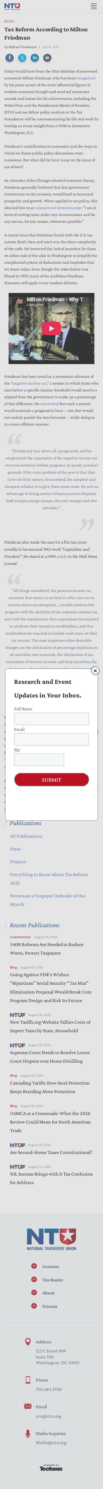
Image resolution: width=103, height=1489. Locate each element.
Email (19, 728)
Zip (17, 749)
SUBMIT (51, 779)
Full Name (23, 708)
